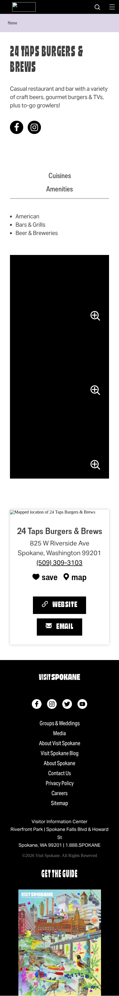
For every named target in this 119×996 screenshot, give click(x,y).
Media (59, 733)
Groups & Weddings (60, 723)
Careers (59, 793)
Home (12, 23)
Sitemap (59, 803)
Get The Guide (59, 874)
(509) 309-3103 (59, 563)
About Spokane (59, 763)
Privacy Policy (60, 783)
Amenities (59, 189)
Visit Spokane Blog (60, 753)
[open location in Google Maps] (52, 511)
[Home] (24, 7)
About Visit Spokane (59, 743)
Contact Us (59, 773)
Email (64, 627)
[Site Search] (97, 7)
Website (64, 605)
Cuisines (59, 176)
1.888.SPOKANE (82, 845)
